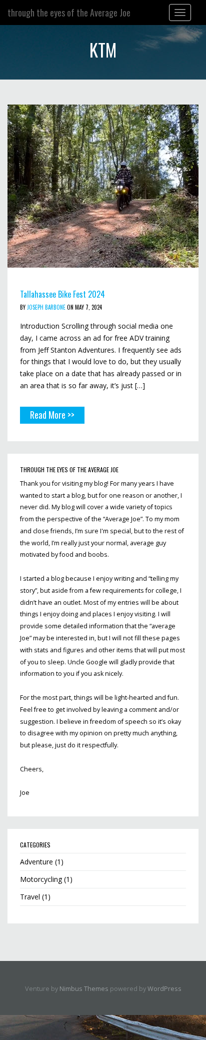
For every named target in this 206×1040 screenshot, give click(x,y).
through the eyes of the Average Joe (69, 12)
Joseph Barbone (46, 307)
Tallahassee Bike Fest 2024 (62, 294)
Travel (30, 896)
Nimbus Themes (84, 988)
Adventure (36, 861)
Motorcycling (41, 879)
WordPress (165, 988)
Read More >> (52, 414)
